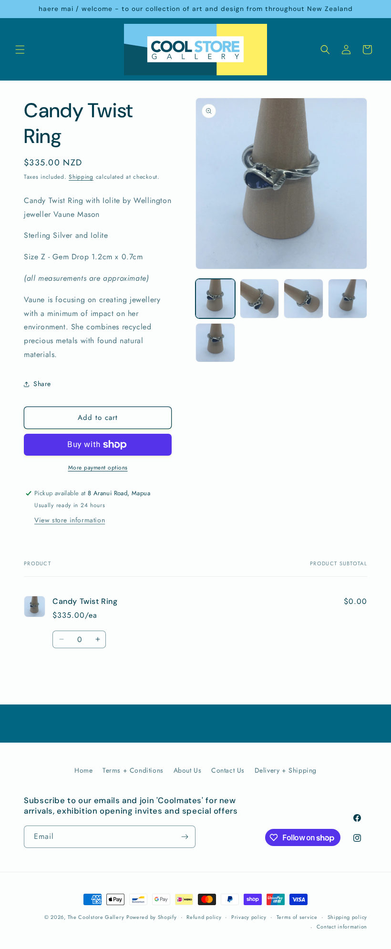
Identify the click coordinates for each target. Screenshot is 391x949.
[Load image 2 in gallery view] (259, 298)
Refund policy (203, 917)
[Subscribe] (184, 837)
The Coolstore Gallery (96, 917)
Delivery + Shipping (286, 770)
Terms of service (297, 917)
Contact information (342, 926)
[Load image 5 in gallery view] (215, 343)
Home (83, 770)
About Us (188, 770)
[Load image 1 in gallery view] (215, 298)
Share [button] (42, 383)
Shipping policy (348, 917)
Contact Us (228, 770)
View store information (69, 520)
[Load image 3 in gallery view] (303, 298)
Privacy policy (249, 917)
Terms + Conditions (133, 770)
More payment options (98, 467)
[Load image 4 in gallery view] (348, 298)
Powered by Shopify (151, 917)
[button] (20, 49)
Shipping (81, 177)
